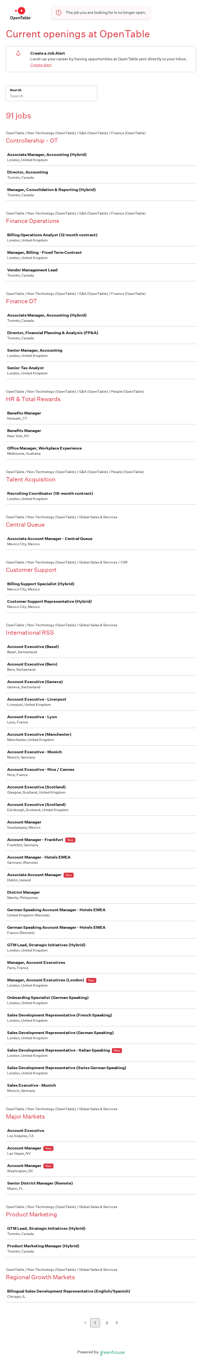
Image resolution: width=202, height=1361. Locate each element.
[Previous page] (85, 1323)
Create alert (41, 65)
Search (15, 90)
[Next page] (117, 1323)
